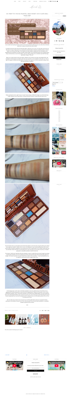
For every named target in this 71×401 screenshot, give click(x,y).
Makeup (16, 310)
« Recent (7, 354)
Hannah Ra (30, 393)
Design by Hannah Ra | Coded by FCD (39, 393)
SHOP (29, 1)
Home (15, 1)
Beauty (7, 310)
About (19, 1)
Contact (24, 1)
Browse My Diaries (42, 1)
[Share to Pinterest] (45, 310)
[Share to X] (42, 310)
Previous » (46, 354)
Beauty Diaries (12, 310)
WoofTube (35, 1)
